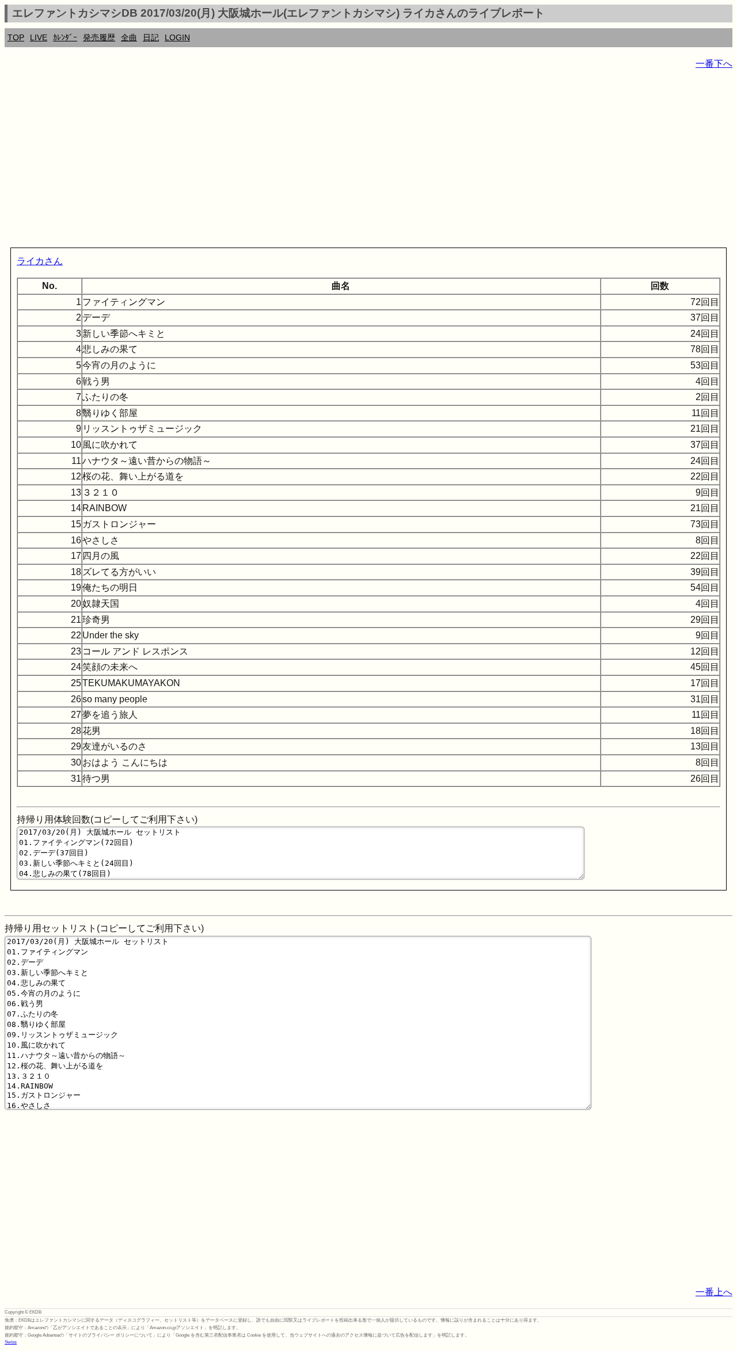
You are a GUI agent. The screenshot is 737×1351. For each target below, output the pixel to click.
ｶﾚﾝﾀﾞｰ (65, 37)
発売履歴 (99, 37)
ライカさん (40, 261)
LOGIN (177, 37)
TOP (15, 37)
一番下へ (714, 63)
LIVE (38, 37)
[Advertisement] (350, 161)
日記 (151, 37)
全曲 (129, 37)
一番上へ (714, 1292)
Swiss (11, 1342)
